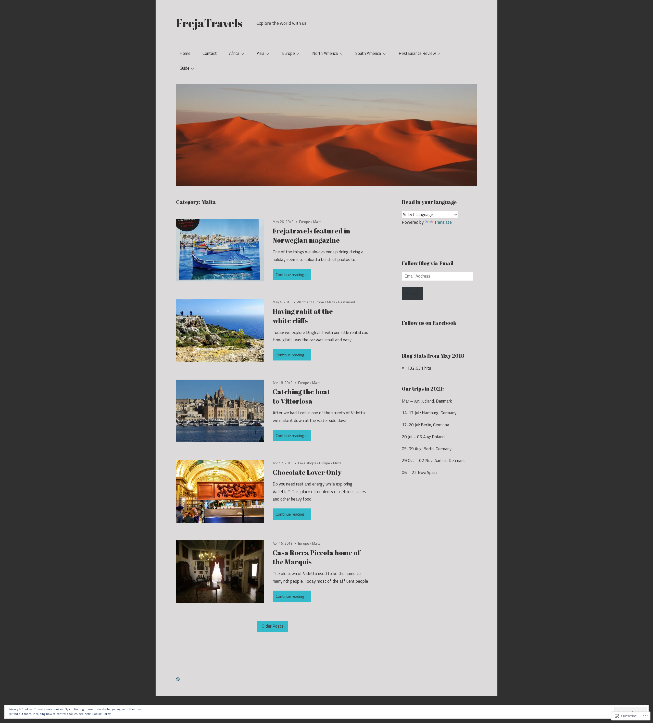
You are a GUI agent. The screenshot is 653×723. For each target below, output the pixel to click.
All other (303, 302)
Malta (317, 221)
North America (325, 53)
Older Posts (272, 626)
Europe (288, 53)
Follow (412, 293)
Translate (443, 222)
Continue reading (290, 274)
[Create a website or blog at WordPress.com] (178, 679)
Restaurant (346, 302)
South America (368, 53)
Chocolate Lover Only (307, 472)
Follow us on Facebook (429, 322)
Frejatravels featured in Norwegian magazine (311, 235)
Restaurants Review (417, 53)
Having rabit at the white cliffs (303, 316)
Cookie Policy (101, 713)
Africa (234, 53)
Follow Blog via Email (428, 263)
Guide (185, 68)
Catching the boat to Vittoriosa (301, 396)
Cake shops (307, 463)
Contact (210, 53)
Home (185, 53)
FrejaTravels (209, 23)
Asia (261, 53)
